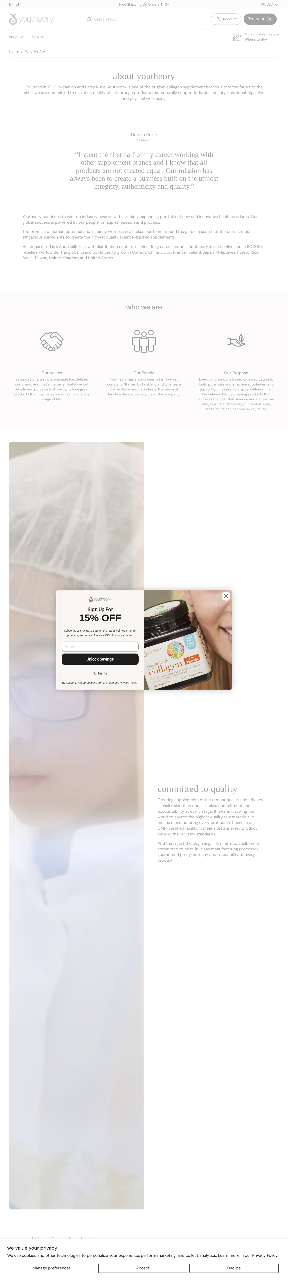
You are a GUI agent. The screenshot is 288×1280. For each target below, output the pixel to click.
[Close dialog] (226, 596)
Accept (143, 1268)
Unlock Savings (100, 659)
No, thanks (100, 673)
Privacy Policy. (265, 1255)
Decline (234, 1268)
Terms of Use (106, 682)
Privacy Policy (128, 682)
